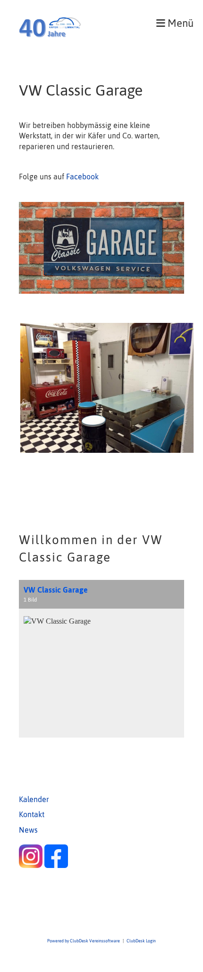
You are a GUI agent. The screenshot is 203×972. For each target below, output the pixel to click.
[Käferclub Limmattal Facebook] (56, 865)
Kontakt (31, 814)
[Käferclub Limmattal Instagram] (30, 865)
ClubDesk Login (141, 940)
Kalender (34, 799)
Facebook (82, 176)
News (28, 830)
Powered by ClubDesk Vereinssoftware (83, 940)
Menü (179, 23)
